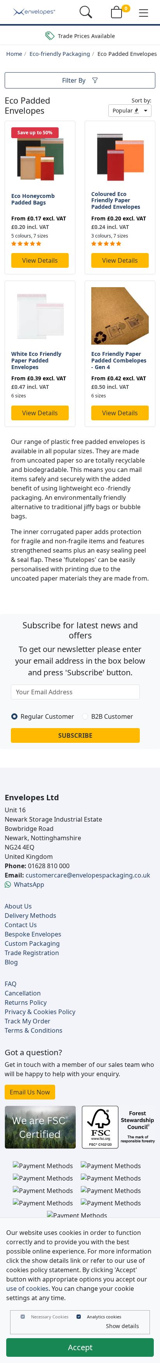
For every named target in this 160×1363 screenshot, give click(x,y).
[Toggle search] (86, 12)
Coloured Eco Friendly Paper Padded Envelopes (115, 200)
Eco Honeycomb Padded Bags (33, 199)
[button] (143, 12)
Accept (80, 1347)
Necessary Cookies (49, 1317)
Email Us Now (30, 1092)
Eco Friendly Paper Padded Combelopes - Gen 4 (118, 360)
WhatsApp (29, 884)
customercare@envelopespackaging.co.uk (88, 875)
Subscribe (75, 735)
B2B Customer (112, 716)
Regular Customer (47, 716)
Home (14, 53)
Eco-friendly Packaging (60, 53)
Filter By (73, 80)
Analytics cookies (104, 1317)
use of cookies (27, 1288)
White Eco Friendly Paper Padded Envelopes (36, 360)
